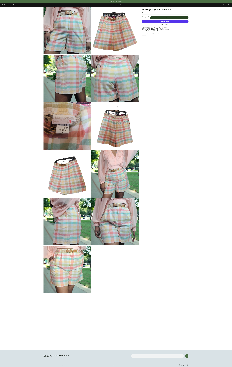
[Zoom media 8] (115, 174)
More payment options (165, 24)
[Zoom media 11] (67, 269)
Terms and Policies (116, 365)
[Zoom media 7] (67, 174)
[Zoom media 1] (67, 30)
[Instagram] (179, 365)
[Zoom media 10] (115, 221)
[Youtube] (181, 365)
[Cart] (228, 5)
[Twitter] (185, 365)
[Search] (223, 5)
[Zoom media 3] (67, 78)
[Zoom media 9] (67, 221)
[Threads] (187, 365)
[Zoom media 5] (67, 126)
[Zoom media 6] (115, 126)
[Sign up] (186, 356)
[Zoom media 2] (115, 30)
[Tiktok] (183, 365)
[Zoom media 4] (115, 78)
